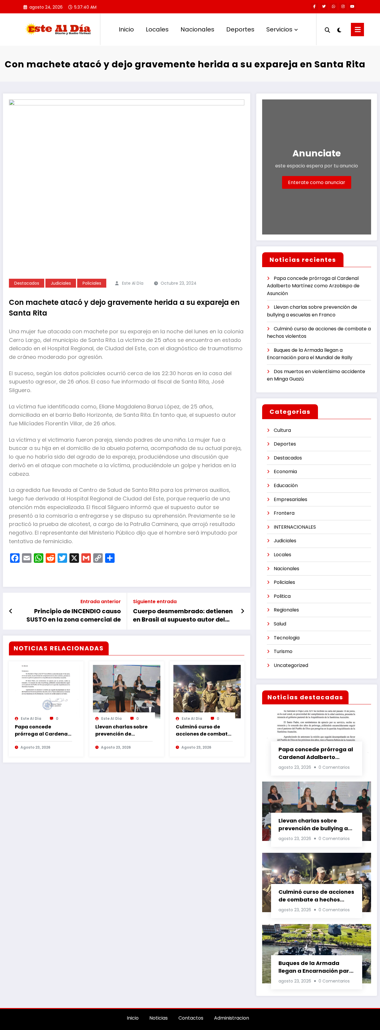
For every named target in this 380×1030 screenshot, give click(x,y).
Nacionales (197, 29)
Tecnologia (287, 637)
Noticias (158, 1018)
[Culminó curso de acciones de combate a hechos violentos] (207, 691)
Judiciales (61, 283)
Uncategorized (291, 665)
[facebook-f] (314, 6)
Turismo (283, 651)
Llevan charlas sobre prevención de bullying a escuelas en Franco (123, 730)
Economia (285, 471)
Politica (282, 596)
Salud (280, 623)
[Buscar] (327, 29)
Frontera (284, 513)
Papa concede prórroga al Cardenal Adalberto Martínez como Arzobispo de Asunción (42, 730)
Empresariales (290, 499)
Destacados (26, 283)
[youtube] (352, 6)
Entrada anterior (100, 601)
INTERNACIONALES (295, 527)
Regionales (286, 609)
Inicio (126, 29)
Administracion (231, 1018)
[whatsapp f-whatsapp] (333, 6)
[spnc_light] (339, 29)
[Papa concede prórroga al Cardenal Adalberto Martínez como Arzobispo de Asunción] (46, 691)
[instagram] (342, 6)
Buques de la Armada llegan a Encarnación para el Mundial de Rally (315, 967)
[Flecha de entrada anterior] (11, 611)
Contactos (190, 1018)
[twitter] (323, 6)
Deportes (240, 29)
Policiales (92, 283)
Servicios (279, 29)
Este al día (132, 283)
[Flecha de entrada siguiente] (242, 611)
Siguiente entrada (155, 601)
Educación (286, 485)
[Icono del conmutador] (357, 29)
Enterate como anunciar (316, 182)
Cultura (282, 430)
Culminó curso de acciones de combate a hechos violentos (203, 730)
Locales (157, 29)
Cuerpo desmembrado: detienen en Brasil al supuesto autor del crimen (183, 615)
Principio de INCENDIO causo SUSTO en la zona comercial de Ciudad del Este (73, 615)
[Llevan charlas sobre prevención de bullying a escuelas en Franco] (126, 691)
